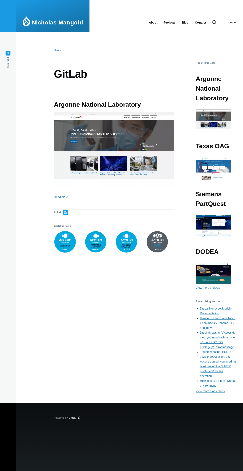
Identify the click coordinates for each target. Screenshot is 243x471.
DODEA (207, 251)
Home (57, 50)
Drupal (72, 417)
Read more (61, 197)
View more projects (208, 287)
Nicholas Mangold (57, 22)
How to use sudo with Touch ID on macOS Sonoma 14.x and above (217, 323)
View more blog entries (210, 391)
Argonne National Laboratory (212, 88)
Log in (232, 22)
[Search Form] (214, 22)
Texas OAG (212, 146)
